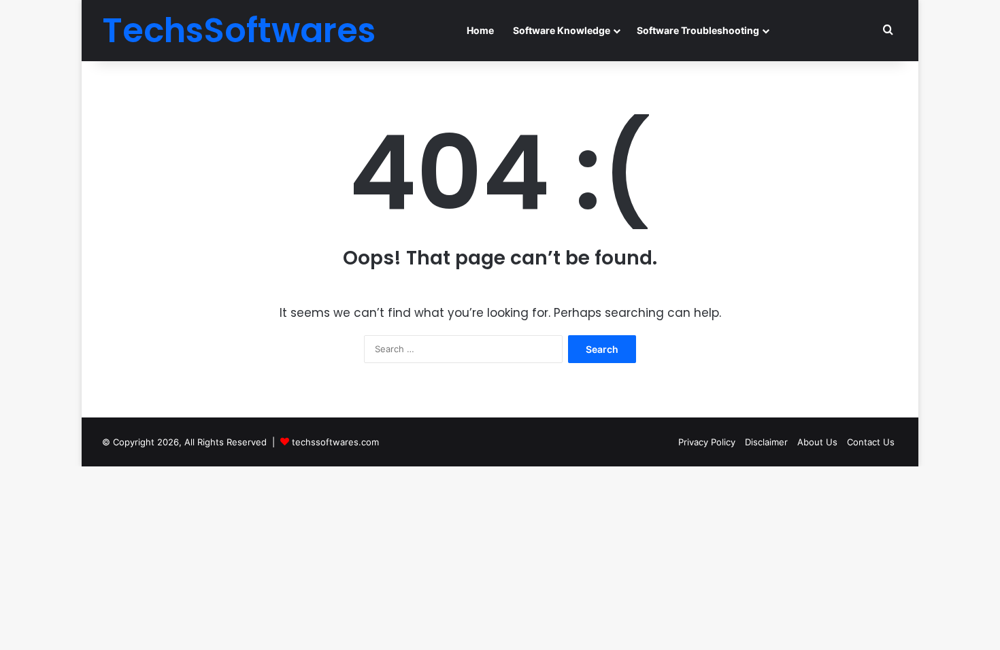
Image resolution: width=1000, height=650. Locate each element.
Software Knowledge (561, 30)
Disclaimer (766, 442)
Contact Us (871, 442)
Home (480, 30)
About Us (817, 442)
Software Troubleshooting (698, 30)
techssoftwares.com (335, 442)
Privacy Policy (706, 442)
